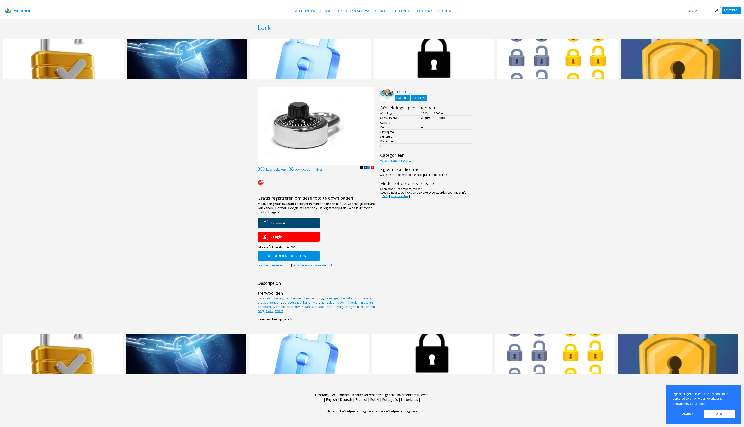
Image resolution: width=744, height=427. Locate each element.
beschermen (294, 298)
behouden (265, 298)
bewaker (347, 298)
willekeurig (376, 11)
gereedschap (292, 302)
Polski (374, 400)
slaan (306, 307)
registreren (731, 10)
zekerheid (367, 307)
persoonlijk (266, 307)
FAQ (393, 11)
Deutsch (346, 400)
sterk (330, 307)
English (331, 400)
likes (319, 169)
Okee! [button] (719, 413)
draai (261, 302)
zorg (261, 311)
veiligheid (352, 307)
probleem (293, 307)
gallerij (419, 98)
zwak (269, 311)
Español (361, 400)
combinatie (363, 298)
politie (280, 307)
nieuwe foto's (331, 11)
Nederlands (409, 400)
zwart (279, 311)
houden (341, 302)
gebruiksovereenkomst (402, 395)
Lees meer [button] (697, 403)
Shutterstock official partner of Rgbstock (350, 411)
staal (321, 307)
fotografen (428, 11)
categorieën (304, 11)
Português (390, 400)
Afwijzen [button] (687, 413)
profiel (402, 98)
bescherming (313, 298)
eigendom (274, 302)
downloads (302, 169)
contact (406, 11)
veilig (340, 307)
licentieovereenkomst (367, 395)
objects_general (390, 160)
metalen (367, 302)
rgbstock (22, 11)
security (406, 160)
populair (354, 11)
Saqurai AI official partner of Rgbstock (395, 411)
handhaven (311, 302)
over (424, 395)
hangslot (327, 302)
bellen (278, 298)
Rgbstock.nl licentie (399, 169)
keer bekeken (276, 169)
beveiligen (332, 298)
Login (446, 11)
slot (314, 307)
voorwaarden (399, 196)
